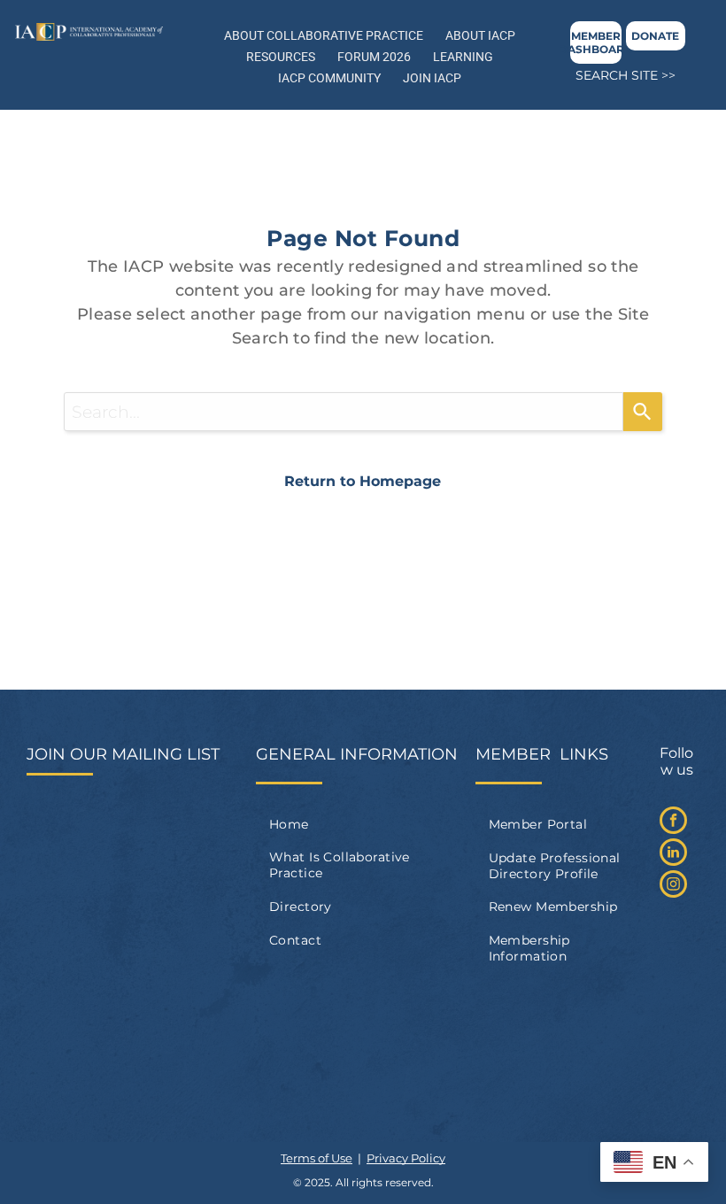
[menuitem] (363, 824)
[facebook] (673, 822)
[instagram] (673, 886)
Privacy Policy (406, 1158)
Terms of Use (316, 1158)
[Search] (642, 411)
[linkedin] (673, 854)
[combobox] (343, 411)
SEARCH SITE (616, 75)
